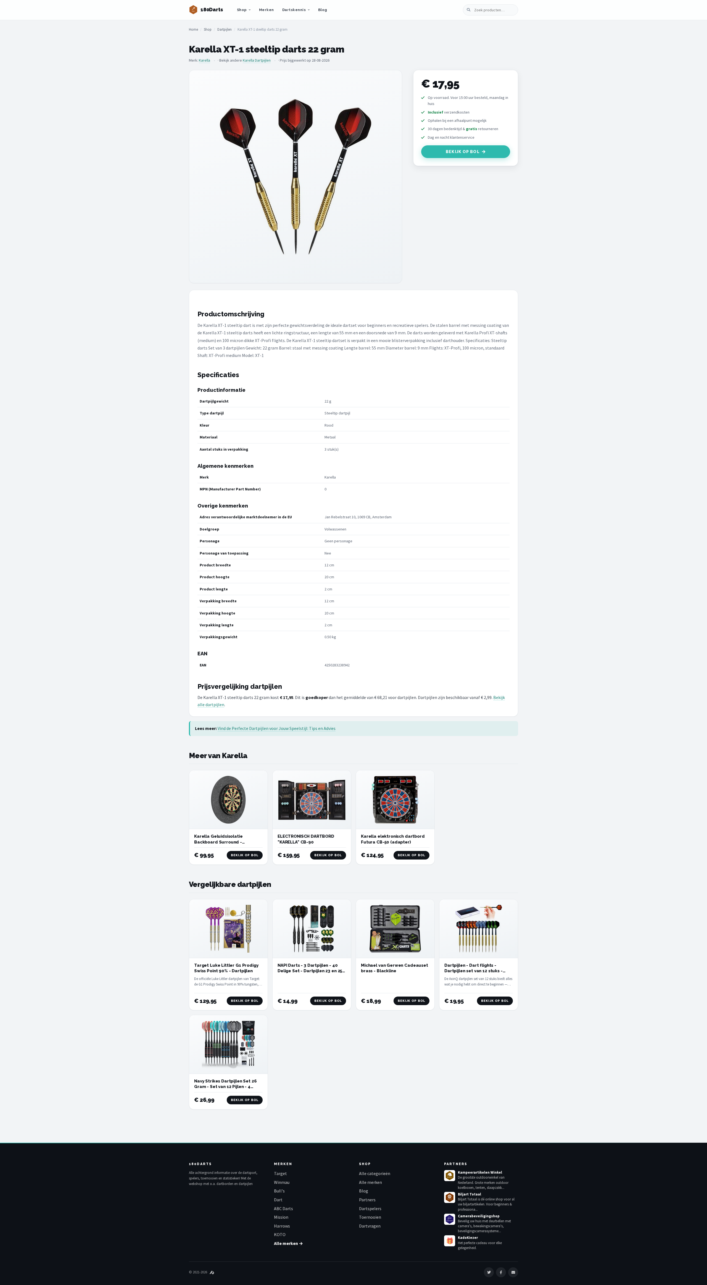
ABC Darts (283, 1208)
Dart (278, 1199)
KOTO (280, 1234)
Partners (367, 1199)
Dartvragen (370, 1226)
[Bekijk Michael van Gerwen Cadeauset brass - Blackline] (395, 928)
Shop (242, 10)
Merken (266, 10)
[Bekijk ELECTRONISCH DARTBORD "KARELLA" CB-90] (312, 799)
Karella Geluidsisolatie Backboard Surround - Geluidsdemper (218, 842)
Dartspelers (370, 1208)
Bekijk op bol (463, 151)
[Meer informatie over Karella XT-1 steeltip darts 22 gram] (295, 176)
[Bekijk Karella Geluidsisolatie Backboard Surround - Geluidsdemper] (228, 799)
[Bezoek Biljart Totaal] (449, 1197)
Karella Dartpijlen (257, 60)
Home (193, 29)
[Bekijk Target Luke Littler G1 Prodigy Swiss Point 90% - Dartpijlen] (228, 928)
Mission (281, 1217)
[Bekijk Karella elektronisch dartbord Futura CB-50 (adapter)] (395, 799)
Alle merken (370, 1182)
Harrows (282, 1226)
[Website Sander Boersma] (212, 1272)
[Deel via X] (489, 1272)
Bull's (279, 1191)
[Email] (513, 1272)
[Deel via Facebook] (501, 1272)
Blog (322, 10)
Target (280, 1173)
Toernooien (370, 1217)
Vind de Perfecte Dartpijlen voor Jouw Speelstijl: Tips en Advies (277, 728)
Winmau (281, 1182)
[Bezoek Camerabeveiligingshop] (449, 1219)
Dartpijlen (224, 29)
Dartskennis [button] (294, 10)
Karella (204, 60)
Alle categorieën (374, 1173)
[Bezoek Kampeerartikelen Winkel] (449, 1175)
